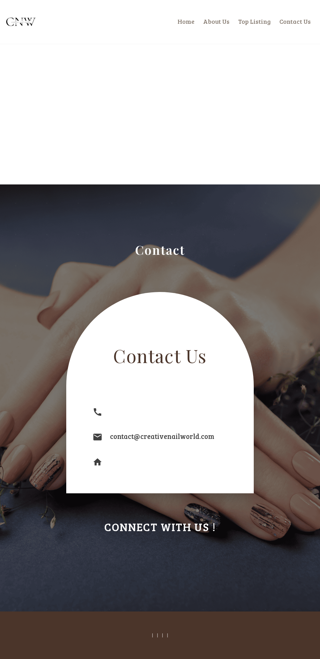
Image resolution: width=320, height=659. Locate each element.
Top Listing (254, 21)
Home (186, 21)
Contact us (295, 21)
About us (216, 21)
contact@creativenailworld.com (162, 436)
